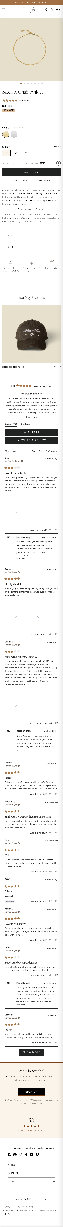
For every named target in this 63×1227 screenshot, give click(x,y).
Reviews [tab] (11, 425)
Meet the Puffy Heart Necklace (31, 2)
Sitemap (12, 1214)
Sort (34, 451)
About (12, 1165)
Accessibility (9, 1210)
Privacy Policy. (36, 1103)
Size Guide (57, 147)
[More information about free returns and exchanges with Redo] (58, 163)
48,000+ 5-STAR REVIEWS (31, 1130)
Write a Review (39, 441)
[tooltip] (41, 394)
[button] (21, 83)
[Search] (47, 9)
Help (11, 1181)
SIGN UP (31, 1091)
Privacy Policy (27, 1210)
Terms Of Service (47, 1210)
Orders (13, 1173)
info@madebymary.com (41, 740)
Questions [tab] (25, 425)
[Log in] (52, 9)
